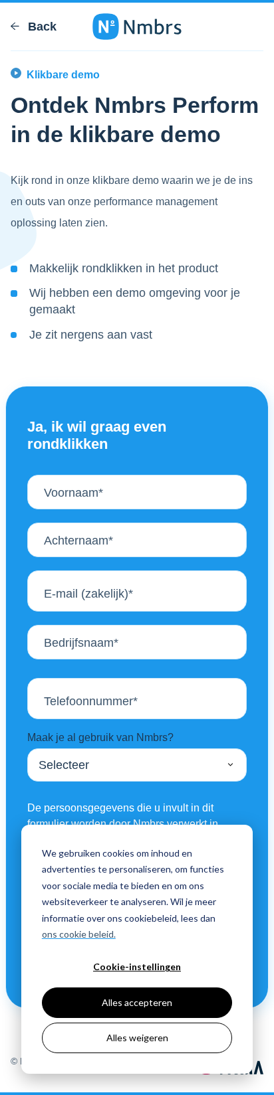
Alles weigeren (137, 1037)
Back (41, 27)
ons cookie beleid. (79, 934)
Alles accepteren (137, 1002)
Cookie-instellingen (137, 966)
